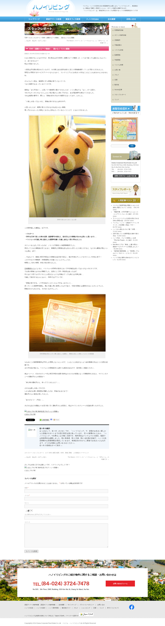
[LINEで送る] (44, 420)
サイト (27, 503)
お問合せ (130, 19)
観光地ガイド (66, 608)
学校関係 (117, 60)
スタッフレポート (35, 38)
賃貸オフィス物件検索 (48, 605)
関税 (70, 453)
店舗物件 (117, 40)
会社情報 (111, 19)
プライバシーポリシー (87, 605)
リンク (117, 99)
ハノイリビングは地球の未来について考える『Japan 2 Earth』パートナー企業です (52, 616)
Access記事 (118, 89)
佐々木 (47, 53)
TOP (34, 19)
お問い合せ (101, 605)
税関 (54, 453)
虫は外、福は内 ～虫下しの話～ (36, 41)
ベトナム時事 (119, 65)
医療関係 (117, 55)
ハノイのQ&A (40, 608)
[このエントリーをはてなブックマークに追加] (51, 420)
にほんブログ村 (30, 414)
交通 (116, 80)
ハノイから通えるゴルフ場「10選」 (124, 229)
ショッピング (85, 608)
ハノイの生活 (29, 608)
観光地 (117, 85)
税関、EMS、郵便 (62, 453)
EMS (50, 453)
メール (27, 495)
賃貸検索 (53, 19)
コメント (27, 522)
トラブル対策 (119, 50)
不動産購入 (118, 45)
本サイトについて (113, 608)
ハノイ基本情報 (53, 608)
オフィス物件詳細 (120, 35)
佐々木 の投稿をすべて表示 (50, 445)
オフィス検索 (72, 19)
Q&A (92, 19)
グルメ (117, 75)
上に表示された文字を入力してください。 (38, 514)
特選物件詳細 (119, 30)
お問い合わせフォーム (120, 583)
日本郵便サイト (30, 268)
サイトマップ (72, 605)
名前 (26, 488)
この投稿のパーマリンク (81, 453)
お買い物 (117, 70)
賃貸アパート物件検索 (32, 605)
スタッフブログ (125, 190)
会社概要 (61, 605)
